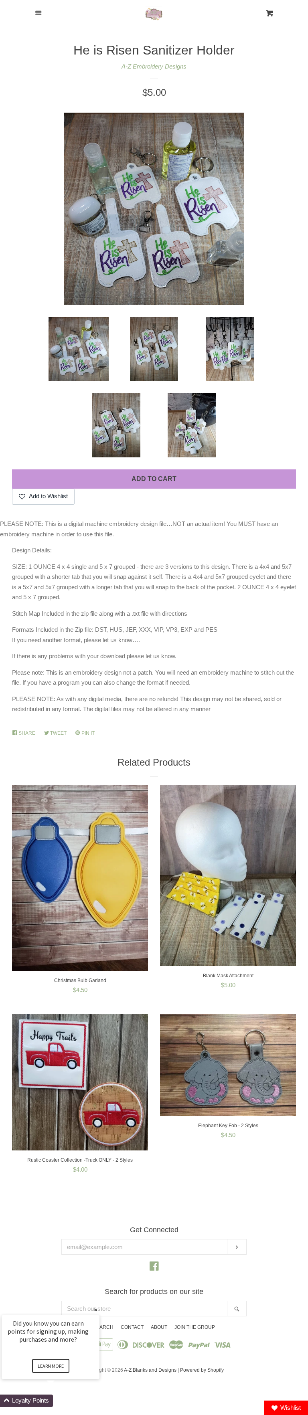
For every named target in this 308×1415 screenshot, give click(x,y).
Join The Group (194, 1327)
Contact (132, 1327)
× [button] (95, 1310)
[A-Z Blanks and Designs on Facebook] (154, 1267)
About (159, 1327)
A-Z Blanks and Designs (150, 1370)
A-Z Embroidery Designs (154, 66)
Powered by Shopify (202, 1370)
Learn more (51, 1366)
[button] (60, 1401)
